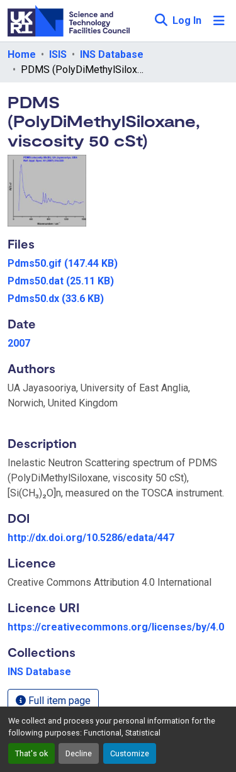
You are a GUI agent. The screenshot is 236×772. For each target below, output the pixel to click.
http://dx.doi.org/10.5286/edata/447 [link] (91, 538)
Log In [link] (186, 20)
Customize (129, 753)
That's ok (31, 753)
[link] (118, 263)
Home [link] (22, 54)
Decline (78, 753)
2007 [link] (19, 343)
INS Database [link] (111, 54)
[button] (161, 20)
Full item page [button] (58, 701)
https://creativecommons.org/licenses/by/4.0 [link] (116, 627)
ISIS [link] (58, 54)
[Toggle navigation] (219, 21)
